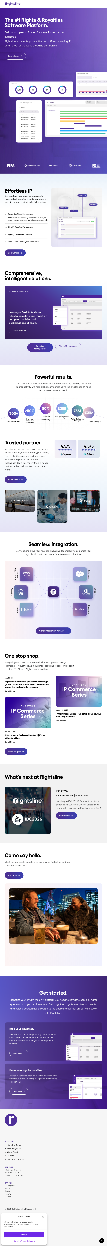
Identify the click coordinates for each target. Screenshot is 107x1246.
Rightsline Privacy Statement (24, 1241)
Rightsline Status (14, 1145)
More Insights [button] (14, 751)
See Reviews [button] (14, 479)
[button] (43, 1216)
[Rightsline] (13, 3)
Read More (10, 691)
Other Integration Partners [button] (51, 631)
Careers (10, 1156)
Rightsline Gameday (15, 1159)
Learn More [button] (13, 56)
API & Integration (14, 1148)
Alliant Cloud (12, 1152)
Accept (24, 1234)
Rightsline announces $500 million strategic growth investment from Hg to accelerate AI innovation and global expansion (27, 684)
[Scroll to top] (101, 1240)
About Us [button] (12, 875)
